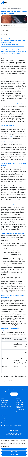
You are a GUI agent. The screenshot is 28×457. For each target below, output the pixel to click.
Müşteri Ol (3, 415)
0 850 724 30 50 (6, 425)
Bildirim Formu (17, 425)
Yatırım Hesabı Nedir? (6, 48)
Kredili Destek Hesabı (6, 406)
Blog (10, 7)
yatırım (10, 136)
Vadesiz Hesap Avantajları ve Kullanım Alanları (13, 40)
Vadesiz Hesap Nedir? (6, 38)
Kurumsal (18, 398)
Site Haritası (18, 413)
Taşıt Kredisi (4, 402)
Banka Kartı (18, 418)
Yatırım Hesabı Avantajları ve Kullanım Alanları (13, 49)
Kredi (2, 398)
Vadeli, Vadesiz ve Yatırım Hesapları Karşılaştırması (11, 54)
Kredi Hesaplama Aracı (6, 408)
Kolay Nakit (3, 404)
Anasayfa (5, 6)
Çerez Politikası (19, 404)
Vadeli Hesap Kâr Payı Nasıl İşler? (10, 44)
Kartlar (17, 415)
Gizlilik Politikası (19, 402)
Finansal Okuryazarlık (17, 7)
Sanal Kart (18, 420)
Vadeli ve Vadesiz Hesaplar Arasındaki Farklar (12, 46)
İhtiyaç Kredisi (4, 400)
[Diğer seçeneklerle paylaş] (26, 30)
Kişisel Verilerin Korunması (19, 406)
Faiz (13, 95)
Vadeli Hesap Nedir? (6, 42)
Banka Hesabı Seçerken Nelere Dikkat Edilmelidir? (13, 51)
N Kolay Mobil (4, 420)
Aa (3, 30)
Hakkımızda (18, 400)
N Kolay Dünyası (5, 418)
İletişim (3, 422)
